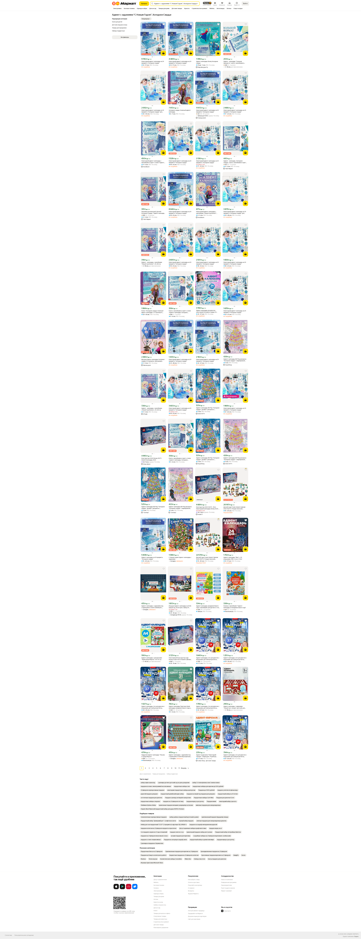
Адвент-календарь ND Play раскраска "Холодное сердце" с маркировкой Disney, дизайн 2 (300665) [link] (234, 360)
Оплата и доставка (193, 882)
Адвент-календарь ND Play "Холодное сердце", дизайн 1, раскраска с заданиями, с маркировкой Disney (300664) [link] (207, 408)
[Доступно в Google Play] (122, 888)
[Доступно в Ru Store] (134, 888)
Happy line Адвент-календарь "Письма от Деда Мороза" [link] (153, 755)
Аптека (156, 899)
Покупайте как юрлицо (195, 885)
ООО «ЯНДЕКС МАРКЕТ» (351, 934)
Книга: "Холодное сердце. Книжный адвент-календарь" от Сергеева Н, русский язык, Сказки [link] (152, 311)
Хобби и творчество (160, 905)
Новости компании (227, 879)
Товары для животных (160, 919)
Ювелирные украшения (161, 927)
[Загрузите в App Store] (116, 888)
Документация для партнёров (197, 916)
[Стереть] (197, 4)
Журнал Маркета (193, 893)
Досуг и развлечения (160, 879)
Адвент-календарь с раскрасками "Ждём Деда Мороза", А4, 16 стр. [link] (151, 658)
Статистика (8, 935)
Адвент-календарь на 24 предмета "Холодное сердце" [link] (152, 558)
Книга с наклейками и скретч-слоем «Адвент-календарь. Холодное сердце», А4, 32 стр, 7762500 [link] (180, 459)
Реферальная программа (228, 882)
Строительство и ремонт (161, 922)
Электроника (158, 891)
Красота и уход (158, 902)
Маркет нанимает (226, 891)
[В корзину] (163, 53)
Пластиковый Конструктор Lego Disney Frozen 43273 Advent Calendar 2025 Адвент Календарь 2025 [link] (180, 658)
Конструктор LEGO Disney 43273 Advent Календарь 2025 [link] (151, 459)
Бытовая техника (159, 885)
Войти (245, 3)
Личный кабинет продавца (196, 910)
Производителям (226, 885)
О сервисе (191, 888)
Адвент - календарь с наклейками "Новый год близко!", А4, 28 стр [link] (151, 263)
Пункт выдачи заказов (228, 888)
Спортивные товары (160, 916)
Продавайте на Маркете (195, 913)
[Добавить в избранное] (163, 24)
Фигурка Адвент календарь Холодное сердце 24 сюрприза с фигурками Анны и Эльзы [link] (153, 360)
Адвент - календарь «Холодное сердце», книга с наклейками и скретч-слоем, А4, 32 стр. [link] (235, 161)
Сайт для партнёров (194, 919)
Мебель (156, 882)
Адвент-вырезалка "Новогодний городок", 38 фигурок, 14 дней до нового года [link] (206, 755)
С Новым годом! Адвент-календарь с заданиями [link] (180, 558)
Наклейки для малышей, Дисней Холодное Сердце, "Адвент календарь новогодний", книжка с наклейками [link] (153, 212)
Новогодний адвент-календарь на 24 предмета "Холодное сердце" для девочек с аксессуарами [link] (152, 111)
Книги (155, 910)
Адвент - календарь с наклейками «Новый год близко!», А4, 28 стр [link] (151, 409)
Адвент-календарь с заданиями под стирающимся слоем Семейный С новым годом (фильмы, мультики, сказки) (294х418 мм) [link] (152, 606)
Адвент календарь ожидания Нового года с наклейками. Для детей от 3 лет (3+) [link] (208, 606)
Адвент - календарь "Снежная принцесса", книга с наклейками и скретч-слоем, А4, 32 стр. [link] (233, 62)
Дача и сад (157, 908)
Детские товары (159, 924)
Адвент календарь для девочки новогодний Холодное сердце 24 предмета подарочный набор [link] (206, 311)
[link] (148, 782)
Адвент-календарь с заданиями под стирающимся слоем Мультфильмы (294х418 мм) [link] (180, 755)
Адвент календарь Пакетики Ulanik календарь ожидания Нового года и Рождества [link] (179, 707)
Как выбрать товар (193, 879)
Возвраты (191, 891)
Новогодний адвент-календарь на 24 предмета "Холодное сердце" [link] (152, 62)
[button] (146, 18)
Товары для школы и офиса (162, 913)
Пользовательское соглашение (24, 935)
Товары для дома (159, 896)
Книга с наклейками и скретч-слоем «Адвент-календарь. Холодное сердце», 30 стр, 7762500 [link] (180, 311)
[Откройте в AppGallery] (128, 888)
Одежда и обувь (159, 893)
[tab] (117, 8)
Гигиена (156, 888)
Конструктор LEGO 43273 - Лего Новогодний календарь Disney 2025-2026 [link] (207, 508)
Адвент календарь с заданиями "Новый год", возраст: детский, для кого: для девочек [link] (234, 707)
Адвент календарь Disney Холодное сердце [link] (207, 62)
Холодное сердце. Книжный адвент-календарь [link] (180, 111)
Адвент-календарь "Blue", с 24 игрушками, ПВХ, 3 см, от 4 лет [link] (232, 558)
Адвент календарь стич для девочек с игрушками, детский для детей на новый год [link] (207, 658)
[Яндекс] (356, 936)
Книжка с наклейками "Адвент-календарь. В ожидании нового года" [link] (234, 606)
